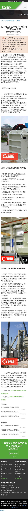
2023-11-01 (22, 409)
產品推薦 (4, 462)
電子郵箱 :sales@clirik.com (8, 490)
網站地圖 (2, 510)
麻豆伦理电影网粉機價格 (21, 504)
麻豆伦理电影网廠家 (5, 504)
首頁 (2, 20)
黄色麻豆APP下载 (20, 462)
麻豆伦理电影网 (23, 501)
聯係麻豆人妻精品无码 (8, 483)
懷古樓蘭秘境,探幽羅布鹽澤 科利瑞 (10, 412)
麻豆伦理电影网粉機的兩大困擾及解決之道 (10, 430)
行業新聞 (18, 20)
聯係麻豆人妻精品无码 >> (14, 454)
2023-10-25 (22, 414)
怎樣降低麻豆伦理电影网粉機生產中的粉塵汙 (10, 434)
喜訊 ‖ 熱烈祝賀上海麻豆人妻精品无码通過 (10, 416)
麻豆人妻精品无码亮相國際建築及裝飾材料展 (10, 407)
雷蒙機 (13, 504)
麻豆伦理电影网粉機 (14, 501)
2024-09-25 (22, 436)
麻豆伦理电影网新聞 (9, 20)
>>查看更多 (4, 478)
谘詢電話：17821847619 (10, 488)
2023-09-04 (22, 418)
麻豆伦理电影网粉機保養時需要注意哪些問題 (10, 425)
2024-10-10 (22, 428)
